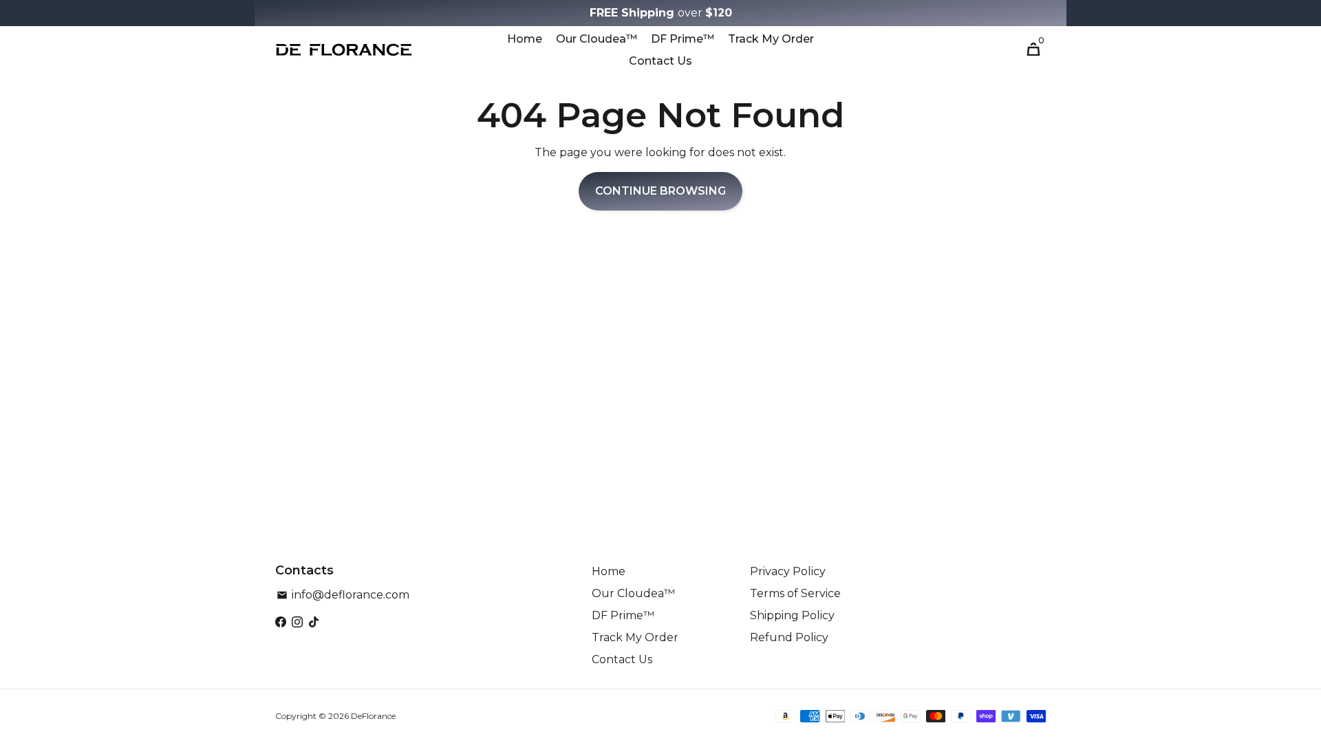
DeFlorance (373, 716)
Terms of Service (795, 593)
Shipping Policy (792, 615)
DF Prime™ (682, 38)
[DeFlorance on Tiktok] (313, 622)
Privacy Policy (788, 571)
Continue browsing (660, 190)
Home (524, 38)
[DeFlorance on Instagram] (297, 622)
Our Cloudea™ (596, 38)
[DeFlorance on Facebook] (280, 622)
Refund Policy (789, 637)
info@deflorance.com (343, 594)
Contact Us (660, 60)
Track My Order (771, 38)
